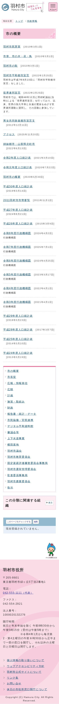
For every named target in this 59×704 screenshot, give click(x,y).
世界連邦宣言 (12, 92)
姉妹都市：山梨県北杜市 (19, 144)
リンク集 (12, 677)
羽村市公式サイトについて (24, 672)
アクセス (9, 134)
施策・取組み (16, 401)
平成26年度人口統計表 (18, 223)
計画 (10, 395)
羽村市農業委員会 (18, 481)
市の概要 (13, 371)
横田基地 (13, 444)
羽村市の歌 (10, 65)
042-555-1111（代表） (18, 592)
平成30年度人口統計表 (18, 186)
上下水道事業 (16, 438)
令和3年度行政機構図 (17, 302)
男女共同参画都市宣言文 (19, 120)
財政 (10, 407)
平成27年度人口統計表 (18, 209)
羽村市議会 (14, 450)
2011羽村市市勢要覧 (16, 200)
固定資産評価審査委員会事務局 (27, 463)
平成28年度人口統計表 (18, 329)
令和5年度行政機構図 (17, 274)
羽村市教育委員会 (18, 457)
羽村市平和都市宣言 (16, 75)
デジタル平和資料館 (20, 426)
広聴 (10, 389)
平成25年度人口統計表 (18, 339)
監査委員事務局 (17, 475)
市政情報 (32, 21)
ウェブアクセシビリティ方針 (25, 666)
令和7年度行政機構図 (17, 247)
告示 (10, 487)
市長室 (11, 377)
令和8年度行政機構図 (17, 233)
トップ (19, 21)
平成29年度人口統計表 (18, 316)
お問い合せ (14, 683)
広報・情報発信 (17, 383)
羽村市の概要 (12, 176)
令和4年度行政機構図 (17, 288)
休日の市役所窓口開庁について (27, 689)
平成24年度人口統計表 (18, 353)
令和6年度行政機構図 (17, 260)
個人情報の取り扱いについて (25, 660)
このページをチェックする (19, 522)
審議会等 (13, 432)
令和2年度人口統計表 (17, 157)
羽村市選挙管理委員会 (21, 469)
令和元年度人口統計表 (17, 167)
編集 (36, 522)
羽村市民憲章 (12, 46)
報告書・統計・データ (21, 414)
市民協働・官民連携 (20, 420)
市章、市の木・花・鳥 (17, 56)
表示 (50, 503)
